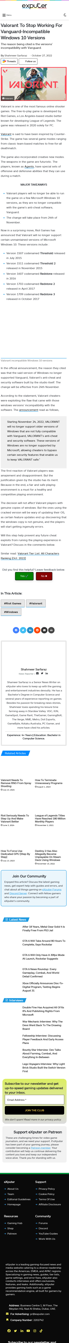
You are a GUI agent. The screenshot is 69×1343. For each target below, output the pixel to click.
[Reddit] (37, 630)
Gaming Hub (14, 1222)
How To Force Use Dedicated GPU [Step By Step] (15, 853)
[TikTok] (41, 1331)
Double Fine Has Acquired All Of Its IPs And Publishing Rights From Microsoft (43, 1011)
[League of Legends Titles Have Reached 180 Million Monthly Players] (51, 803)
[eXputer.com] (34, 6)
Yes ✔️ (24, 576)
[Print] (51, 630)
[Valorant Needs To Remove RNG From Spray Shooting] (16, 768)
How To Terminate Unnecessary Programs (48, 781)
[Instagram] (35, 1331)
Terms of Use (47, 1199)
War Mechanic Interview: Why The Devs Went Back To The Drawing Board (42, 1025)
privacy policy (53, 1119)
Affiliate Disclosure (50, 1204)
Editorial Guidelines (18, 1199)
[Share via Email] (44, 630)
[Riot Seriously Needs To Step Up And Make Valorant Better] (16, 803)
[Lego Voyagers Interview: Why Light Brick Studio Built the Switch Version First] (11, 1068)
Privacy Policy (47, 1188)
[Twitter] (23, 630)
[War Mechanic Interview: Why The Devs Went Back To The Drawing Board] (11, 1026)
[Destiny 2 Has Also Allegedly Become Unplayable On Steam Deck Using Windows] (51, 839)
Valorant (6, 134)
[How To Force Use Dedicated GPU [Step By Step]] (16, 839)
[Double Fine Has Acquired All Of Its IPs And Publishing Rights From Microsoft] (11, 1011)
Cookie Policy (46, 1193)
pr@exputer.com (40, 1313)
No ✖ (44, 576)
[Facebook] (16, 630)
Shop (10, 1228)
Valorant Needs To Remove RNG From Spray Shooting (16, 782)
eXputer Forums (51, 889)
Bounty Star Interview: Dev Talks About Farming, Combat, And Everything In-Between (41, 1053)
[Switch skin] (65, 14)
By (2, 55)
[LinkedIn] (30, 630)
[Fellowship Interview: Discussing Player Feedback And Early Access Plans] (11, 1040)
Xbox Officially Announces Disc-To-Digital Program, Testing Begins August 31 (42, 987)
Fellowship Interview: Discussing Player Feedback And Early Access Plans (42, 1039)
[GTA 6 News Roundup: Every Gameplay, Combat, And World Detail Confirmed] (11, 973)
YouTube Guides (48, 1233)
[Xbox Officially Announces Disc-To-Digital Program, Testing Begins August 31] (11, 987)
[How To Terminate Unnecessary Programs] (51, 768)
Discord (43, 1228)
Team (10, 1193)
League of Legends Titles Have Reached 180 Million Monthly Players (50, 818)
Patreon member (41, 1147)
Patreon (12, 1233)
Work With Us (47, 1238)
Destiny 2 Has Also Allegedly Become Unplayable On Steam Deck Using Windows (48, 855)
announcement (28, 409)
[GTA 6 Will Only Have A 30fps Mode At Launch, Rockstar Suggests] (11, 959)
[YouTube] (28, 1331)
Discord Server (18, 893)
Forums (43, 1222)
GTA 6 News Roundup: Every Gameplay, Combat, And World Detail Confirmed (40, 972)
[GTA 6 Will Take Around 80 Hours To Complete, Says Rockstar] (11, 945)
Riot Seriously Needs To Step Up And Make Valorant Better (15, 818)
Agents (29, 166)
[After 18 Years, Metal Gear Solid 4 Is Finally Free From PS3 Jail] (11, 931)
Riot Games (13, 603)
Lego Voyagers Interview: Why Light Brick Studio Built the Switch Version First (43, 1067)
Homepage (14, 1204)
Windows (12, 611)
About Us (12, 1188)
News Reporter (26, 673)
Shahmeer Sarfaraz (14, 55)
